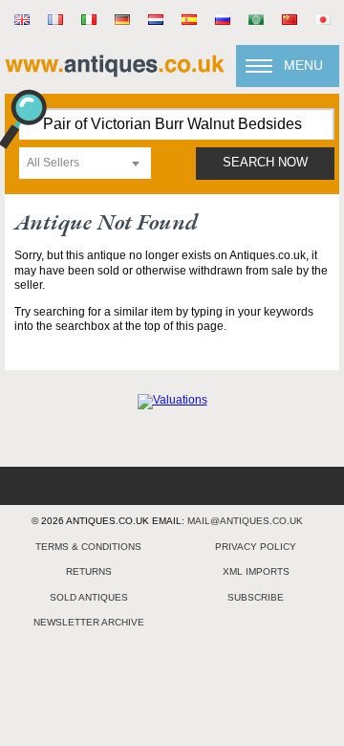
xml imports (256, 571)
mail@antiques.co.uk (245, 521)
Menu (303, 65)
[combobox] (85, 163)
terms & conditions (88, 546)
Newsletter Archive (88, 622)
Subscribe (255, 597)
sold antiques (89, 597)
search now (265, 162)
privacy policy (255, 546)
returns (89, 571)
